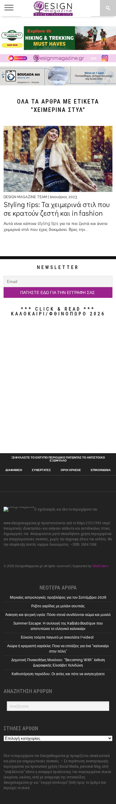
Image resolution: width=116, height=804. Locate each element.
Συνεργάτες (41, 470)
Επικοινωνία (101, 470)
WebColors (101, 566)
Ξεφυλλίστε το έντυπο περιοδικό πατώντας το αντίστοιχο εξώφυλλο (58, 459)
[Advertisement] (58, 386)
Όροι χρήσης (71, 470)
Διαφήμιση (13, 470)
